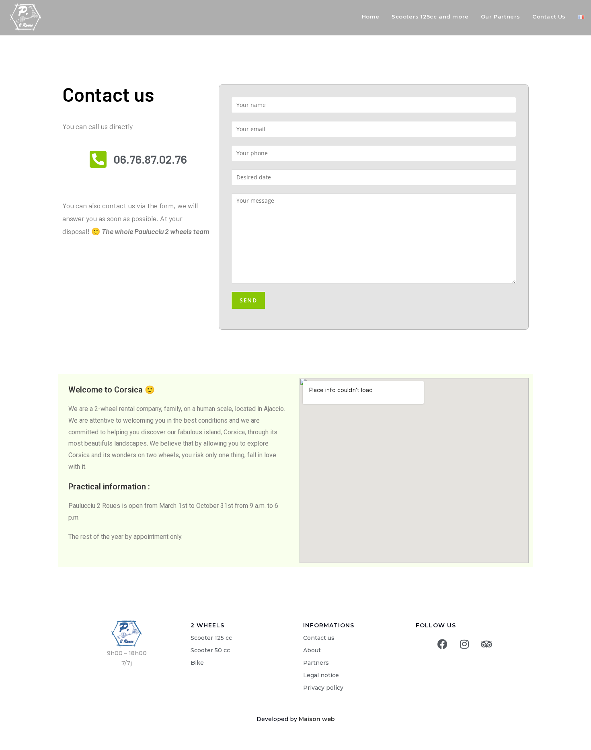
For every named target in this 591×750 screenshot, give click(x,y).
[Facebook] (442, 644)
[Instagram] (464, 644)
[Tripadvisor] (486, 644)
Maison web (317, 719)
